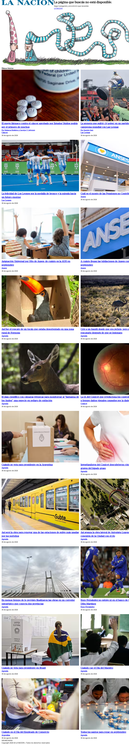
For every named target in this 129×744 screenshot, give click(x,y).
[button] (40, 96)
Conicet (84, 404)
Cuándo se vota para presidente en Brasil (24, 668)
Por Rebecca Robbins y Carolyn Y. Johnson (18, 130)
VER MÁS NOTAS (7, 740)
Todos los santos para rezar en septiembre (103, 732)
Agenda (5, 336)
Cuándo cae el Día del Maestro (97, 668)
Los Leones (6, 200)
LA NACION (58, 8)
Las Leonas (85, 133)
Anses (83, 197)
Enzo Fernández (88, 607)
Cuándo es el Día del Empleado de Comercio (25, 732)
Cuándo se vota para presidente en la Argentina (27, 465)
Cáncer (5, 133)
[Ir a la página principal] (28, 4)
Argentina (6, 735)
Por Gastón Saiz (87, 130)
